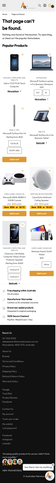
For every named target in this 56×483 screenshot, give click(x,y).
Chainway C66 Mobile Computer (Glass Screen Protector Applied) (14, 257)
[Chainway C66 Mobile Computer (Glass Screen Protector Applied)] (13, 234)
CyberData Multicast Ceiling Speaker (39, 198)
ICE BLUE (14, 144)
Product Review (10, 398)
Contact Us (7, 409)
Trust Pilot (7, 394)
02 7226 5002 (9, 338)
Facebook (7, 402)
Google (5, 390)
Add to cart (14, 160)
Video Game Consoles (14, 194)
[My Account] (45, 5)
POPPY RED (14, 151)
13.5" (36, 91)
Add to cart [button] (14, 215)
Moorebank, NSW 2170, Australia (18, 345)
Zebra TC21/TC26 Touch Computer (14, 85)
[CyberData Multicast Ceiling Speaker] (39, 179)
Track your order (10, 419)
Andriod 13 (13, 270)
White (44, 265)
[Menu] (7, 5)
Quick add (38, 140)
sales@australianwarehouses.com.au (20, 342)
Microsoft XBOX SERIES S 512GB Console (13, 198)
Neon (35, 265)
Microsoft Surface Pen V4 (14, 132)
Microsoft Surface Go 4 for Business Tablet (39, 134)
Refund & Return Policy (13, 376)
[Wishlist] (22, 54)
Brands (5, 356)
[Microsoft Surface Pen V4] (13, 114)
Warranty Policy (10, 381)
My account (8, 414)
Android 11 (13, 277)
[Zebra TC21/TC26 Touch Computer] (14, 63)
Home (4, 14)
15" (44, 91)
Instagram (7, 439)
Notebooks (40, 77)
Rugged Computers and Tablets (14, 79)
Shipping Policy (9, 371)
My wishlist (7, 424)
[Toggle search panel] (39, 5)
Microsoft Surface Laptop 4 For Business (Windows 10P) (40, 83)
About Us (6, 351)
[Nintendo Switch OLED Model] (39, 234)
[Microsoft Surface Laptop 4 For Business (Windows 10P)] (39, 62)
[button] (50, 5)
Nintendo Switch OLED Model (40, 253)
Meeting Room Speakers (40, 194)
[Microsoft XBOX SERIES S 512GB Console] (13, 179)
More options (12, 90)
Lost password (9, 428)
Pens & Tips (14, 128)
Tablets (40, 129)
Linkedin (6, 444)
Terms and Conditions (12, 361)
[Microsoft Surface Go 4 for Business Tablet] (39, 115)
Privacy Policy (9, 366)
